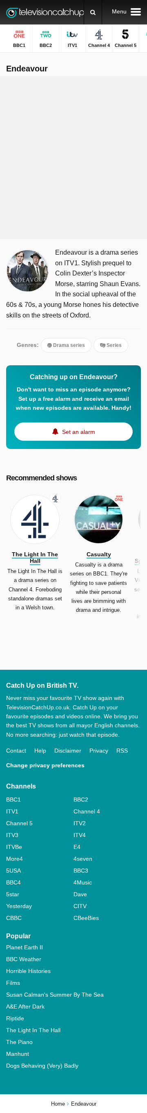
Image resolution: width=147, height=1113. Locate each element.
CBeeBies (86, 918)
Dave (80, 894)
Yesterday (19, 906)
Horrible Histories (28, 971)
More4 (14, 858)
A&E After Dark (25, 1006)
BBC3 (81, 870)
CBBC (14, 918)
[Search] (93, 12)
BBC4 (13, 882)
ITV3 (12, 835)
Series (113, 345)
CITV (80, 906)
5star (12, 894)
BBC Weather (23, 959)
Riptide (15, 1018)
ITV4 (80, 835)
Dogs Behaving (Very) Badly (42, 1065)
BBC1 (13, 799)
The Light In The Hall (33, 1030)
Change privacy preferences (45, 765)
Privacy (98, 750)
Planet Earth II (24, 947)
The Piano (19, 1042)
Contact (16, 750)
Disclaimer (67, 750)
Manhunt (17, 1054)
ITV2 (80, 823)
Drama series (68, 345)
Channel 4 (87, 811)
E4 (77, 847)
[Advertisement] (73, 157)
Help (40, 750)
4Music (83, 882)
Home (58, 1104)
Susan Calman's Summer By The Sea (55, 994)
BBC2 (81, 799)
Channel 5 (19, 823)
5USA (13, 870)
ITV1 (12, 811)
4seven (83, 858)
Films (13, 983)
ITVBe (14, 847)
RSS (122, 750)
